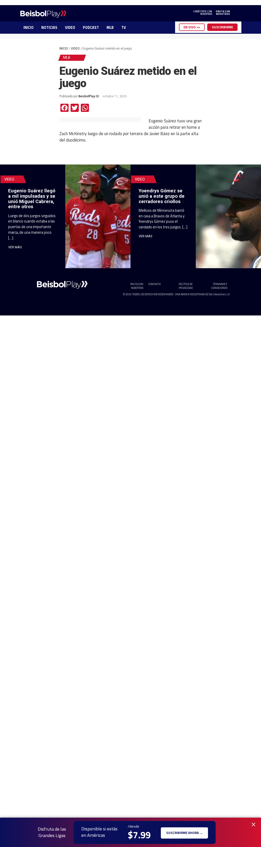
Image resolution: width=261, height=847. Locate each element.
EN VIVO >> (192, 27)
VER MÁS (15, 247)
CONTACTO (154, 284)
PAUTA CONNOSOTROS (223, 12)
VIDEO (70, 27)
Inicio (63, 48)
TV (123, 27)
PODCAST (91, 27)
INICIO (28, 27)
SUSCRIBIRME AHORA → (184, 832)
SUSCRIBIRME (222, 27)
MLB (110, 27)
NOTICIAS (49, 27)
